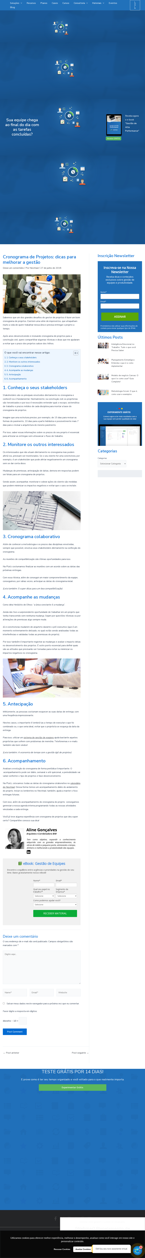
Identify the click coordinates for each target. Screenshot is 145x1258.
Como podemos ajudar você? (46, 900)
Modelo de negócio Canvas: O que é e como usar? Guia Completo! (124, 378)
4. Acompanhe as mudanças (20, 370)
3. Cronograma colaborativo (20, 366)
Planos (43, 3)
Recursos (31, 3)
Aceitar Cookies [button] (83, 1249)
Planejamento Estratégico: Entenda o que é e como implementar (123, 363)
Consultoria (79, 3)
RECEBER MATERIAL (55, 913)
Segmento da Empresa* (62, 890)
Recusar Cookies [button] (62, 1249)
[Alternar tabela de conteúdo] (74, 353)
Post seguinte (80, 1053)
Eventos (113, 3)
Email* (59, 880)
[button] (135, 5)
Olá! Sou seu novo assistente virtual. (112, 1249)
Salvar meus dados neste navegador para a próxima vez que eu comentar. (43, 1003)
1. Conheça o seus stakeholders (22, 357)
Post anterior (11, 1053)
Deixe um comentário (13, 268)
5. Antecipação (14, 374)
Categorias (102, 458)
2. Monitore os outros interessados (23, 361)
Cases (55, 3)
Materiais (96, 3)
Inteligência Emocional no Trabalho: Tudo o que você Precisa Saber (123, 347)
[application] (20, 3)
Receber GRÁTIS (113, 138)
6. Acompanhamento (17, 378)
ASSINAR (120, 316)
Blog (12, 7)
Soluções (14, 3)
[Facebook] (55, 1219)
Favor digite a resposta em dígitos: (20, 1011)
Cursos (65, 3)
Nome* (36, 880)
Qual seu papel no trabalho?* (41, 890)
